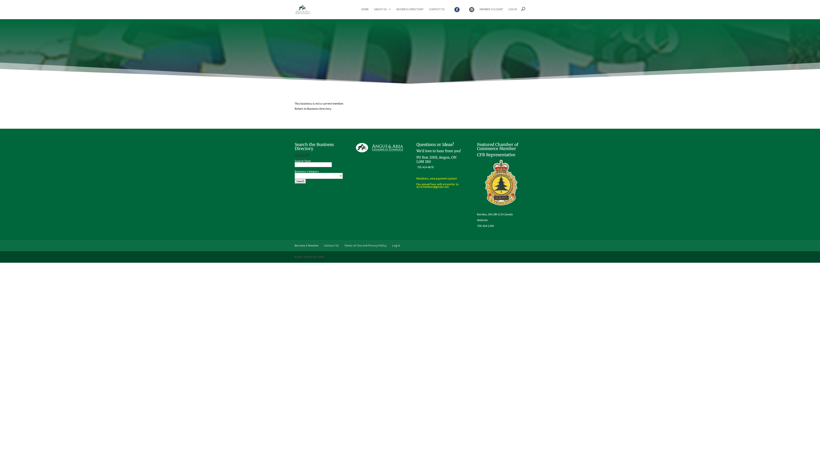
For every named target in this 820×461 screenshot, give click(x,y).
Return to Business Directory (313, 109)
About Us (380, 9)
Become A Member (307, 245)
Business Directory (410, 9)
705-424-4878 (425, 167)
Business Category (307, 171)
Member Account (491, 9)
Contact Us (437, 9)
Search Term (303, 161)
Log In (512, 9)
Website (482, 220)
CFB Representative (496, 154)
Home (365, 9)
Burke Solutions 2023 (309, 257)
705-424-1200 (485, 226)
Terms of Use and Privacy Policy (365, 245)
